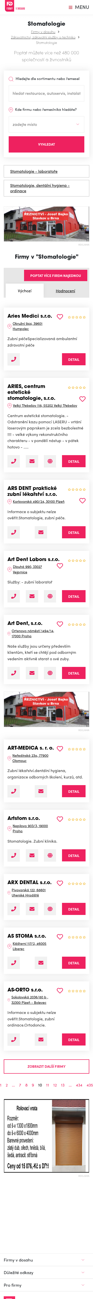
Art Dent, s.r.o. (24, 623)
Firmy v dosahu (43, 31)
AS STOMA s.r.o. (26, 936)
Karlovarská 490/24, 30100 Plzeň (38, 501)
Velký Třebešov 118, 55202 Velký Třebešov (45, 405)
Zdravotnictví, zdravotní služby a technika (43, 37)
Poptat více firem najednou (55, 275)
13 (62, 1085)
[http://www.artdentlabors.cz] (50, 596)
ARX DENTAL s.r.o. (29, 882)
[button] (6, 1136)
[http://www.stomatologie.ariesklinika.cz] (50, 461)
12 (55, 1085)
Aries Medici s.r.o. (29, 316)
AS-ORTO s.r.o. (25, 990)
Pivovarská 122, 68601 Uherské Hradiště (29, 892)
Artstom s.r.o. (23, 818)
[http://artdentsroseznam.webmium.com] (50, 673)
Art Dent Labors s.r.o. (33, 559)
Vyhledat (46, 144)
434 (79, 1085)
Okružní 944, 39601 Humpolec (27, 326)
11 (47, 1085)
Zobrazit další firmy (46, 1066)
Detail (73, 359)
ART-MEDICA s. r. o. (30, 748)
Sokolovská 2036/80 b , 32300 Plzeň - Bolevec (29, 999)
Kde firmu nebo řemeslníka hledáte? (45, 109)
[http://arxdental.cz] (50, 909)
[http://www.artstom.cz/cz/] (50, 855)
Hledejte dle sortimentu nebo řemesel (47, 78)
